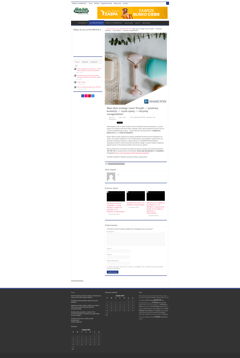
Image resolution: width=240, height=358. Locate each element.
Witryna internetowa (113, 260)
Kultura (147, 304)
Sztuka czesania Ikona (147, 312)
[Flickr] (153, 3)
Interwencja (149, 302)
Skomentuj (112, 119)
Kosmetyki (162, 303)
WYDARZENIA (82, 23)
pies (145, 306)
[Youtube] (154, 3)
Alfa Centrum (142, 295)
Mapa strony (117, 3)
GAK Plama (141, 300)
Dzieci (163, 297)
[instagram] (156, 3)
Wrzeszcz (148, 317)
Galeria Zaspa (149, 300)
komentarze (93, 62)
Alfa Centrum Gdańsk (151, 295)
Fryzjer (167, 297)
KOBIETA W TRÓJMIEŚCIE (114, 23)
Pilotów (148, 306)
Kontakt (125, 3)
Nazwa (109, 248)
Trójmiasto (165, 314)
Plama (151, 306)
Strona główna (74, 23)
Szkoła (140, 312)
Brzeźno (162, 295)
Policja (156, 306)
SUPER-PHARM (164, 310)
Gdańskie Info (150, 117)
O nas (90, 3)
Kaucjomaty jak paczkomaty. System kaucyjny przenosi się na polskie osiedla (89, 76)
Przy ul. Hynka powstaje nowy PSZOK (89, 87)
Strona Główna (111, 29)
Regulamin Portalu (106, 3)
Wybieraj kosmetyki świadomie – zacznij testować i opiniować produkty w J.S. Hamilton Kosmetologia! (116, 207)
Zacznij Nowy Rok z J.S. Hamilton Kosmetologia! (136, 204)
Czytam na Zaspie (150, 297)
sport (163, 308)
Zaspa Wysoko (81, 82)
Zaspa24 (111, 117)
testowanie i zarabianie (145, 314)
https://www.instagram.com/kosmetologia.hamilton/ (132, 153)
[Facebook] (151, 3)
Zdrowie (141, 319)
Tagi (76, 65)
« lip (72, 349)
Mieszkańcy (163, 304)
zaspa (157, 316)
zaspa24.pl (163, 317)
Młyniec (141, 306)
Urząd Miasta (142, 317)
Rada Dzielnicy (146, 23)
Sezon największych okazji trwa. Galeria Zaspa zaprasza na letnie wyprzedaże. (89, 69)
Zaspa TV (137, 23)
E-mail (109, 254)
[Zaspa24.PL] (81, 10)
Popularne (85, 62)
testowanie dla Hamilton (116, 163)
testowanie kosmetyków (156, 314)
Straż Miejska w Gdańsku (152, 311)
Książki (144, 304)
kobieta (155, 302)
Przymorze (162, 306)
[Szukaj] (167, 3)
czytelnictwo (158, 297)
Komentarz (110, 231)
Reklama (96, 3)
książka (140, 304)
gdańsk (157, 299)
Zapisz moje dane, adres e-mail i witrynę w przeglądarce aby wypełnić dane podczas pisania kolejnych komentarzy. (135, 267)
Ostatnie (77, 62)
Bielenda (158, 295)
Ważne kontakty (129, 23)
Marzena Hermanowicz (155, 304)
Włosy (152, 317)
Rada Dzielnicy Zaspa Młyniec (152, 308)
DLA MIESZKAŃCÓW (96, 23)
